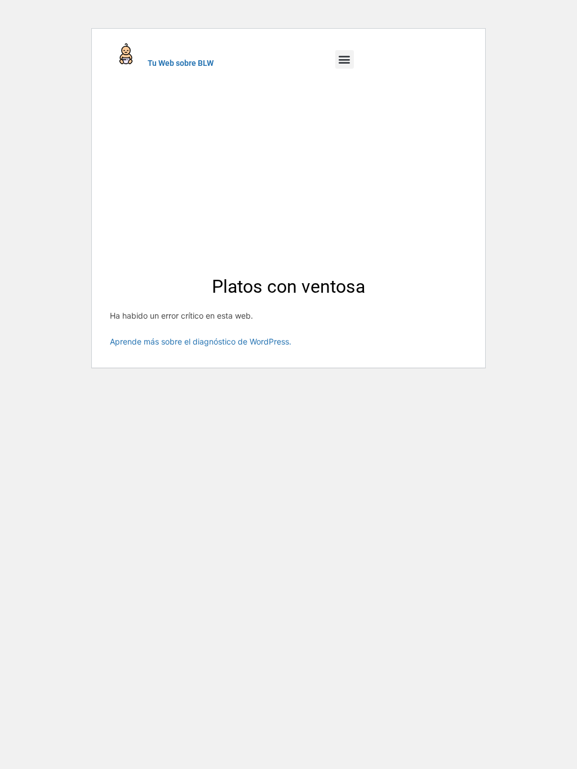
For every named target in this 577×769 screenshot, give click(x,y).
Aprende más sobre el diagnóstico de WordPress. (200, 341)
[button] (344, 59)
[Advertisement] (288, 170)
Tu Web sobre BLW (181, 63)
